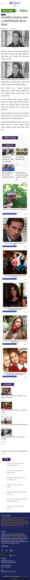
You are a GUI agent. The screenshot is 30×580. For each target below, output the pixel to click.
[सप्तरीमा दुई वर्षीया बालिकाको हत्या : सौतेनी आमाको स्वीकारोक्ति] (8, 151)
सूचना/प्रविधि (14, 521)
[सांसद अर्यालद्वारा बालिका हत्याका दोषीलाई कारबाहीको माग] (15, 420)
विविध (3, 525)
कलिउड (22, 519)
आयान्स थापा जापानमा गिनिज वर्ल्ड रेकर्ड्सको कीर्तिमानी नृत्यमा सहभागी (17, 500)
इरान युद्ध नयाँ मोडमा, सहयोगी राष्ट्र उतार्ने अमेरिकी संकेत (14, 451)
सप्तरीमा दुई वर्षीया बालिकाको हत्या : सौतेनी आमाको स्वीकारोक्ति (7, 159)
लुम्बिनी (5, 522)
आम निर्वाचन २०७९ (15, 525)
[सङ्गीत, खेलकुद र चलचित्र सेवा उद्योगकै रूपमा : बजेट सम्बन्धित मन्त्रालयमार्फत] (15, 391)
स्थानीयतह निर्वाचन (8, 525)
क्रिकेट (23, 524)
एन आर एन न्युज (20, 521)
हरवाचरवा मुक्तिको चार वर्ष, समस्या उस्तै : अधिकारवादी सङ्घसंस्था (8, 175)
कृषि (17, 524)
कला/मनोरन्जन (17, 519)
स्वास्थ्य (2, 524)
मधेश (10, 521)
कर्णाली (25, 521)
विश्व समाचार (21, 518)
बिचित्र (27, 522)
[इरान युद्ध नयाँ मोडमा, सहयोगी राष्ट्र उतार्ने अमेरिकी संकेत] (15, 446)
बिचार (28, 518)
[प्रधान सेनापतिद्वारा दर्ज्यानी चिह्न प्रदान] (22, 151)
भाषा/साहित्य (9, 522)
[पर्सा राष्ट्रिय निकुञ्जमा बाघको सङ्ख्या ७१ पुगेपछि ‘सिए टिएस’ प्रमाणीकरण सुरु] (22, 167)
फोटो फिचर (10, 519)
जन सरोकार (3, 14)
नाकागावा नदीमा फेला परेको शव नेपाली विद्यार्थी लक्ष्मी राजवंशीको (15, 464)
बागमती (6, 524)
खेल (13, 519)
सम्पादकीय (19, 522)
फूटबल (19, 524)
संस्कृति (21, 525)
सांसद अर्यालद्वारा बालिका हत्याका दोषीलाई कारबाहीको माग (14, 424)
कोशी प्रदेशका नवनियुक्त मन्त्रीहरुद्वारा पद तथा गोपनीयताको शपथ (16, 479)
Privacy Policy (22, 576)
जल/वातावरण (4, 519)
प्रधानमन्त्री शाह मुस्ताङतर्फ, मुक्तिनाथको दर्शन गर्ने (15, 507)
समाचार (2, 518)
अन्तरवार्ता (14, 522)
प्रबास (25, 518)
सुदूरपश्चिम (13, 524)
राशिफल (23, 522)
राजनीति (6, 518)
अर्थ (14, 518)
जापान (17, 518)
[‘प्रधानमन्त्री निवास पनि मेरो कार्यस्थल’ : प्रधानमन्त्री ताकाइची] (15, 405)
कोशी (2, 522)
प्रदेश (8, 521)
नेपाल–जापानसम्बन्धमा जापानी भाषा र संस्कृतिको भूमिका (15, 472)
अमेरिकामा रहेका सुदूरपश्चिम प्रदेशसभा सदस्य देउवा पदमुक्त (17, 493)
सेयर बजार (27, 524)
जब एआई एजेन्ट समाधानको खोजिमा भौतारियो (15, 486)
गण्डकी (9, 524)
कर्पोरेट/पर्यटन (3, 521)
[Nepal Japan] (15, 2)
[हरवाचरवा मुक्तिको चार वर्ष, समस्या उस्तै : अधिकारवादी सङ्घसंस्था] (8, 167)
